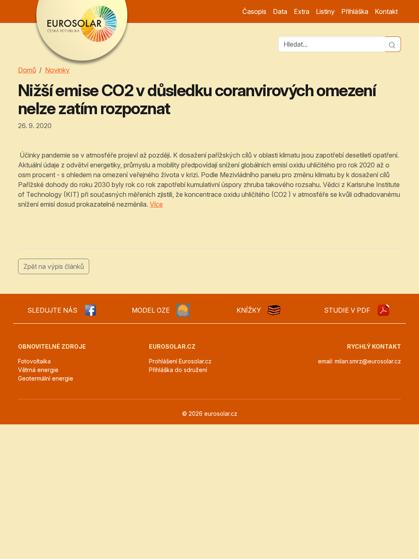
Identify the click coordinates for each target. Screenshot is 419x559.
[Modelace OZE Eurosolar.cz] (182, 310)
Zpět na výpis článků (53, 266)
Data (280, 11)
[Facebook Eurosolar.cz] (90, 310)
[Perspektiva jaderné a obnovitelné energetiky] (383, 310)
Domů (27, 70)
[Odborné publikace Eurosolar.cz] (274, 310)
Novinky (57, 70)
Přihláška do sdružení (178, 369)
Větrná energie (38, 369)
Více (156, 204)
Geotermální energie (45, 378)
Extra (301, 11)
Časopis (254, 11)
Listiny (325, 11)
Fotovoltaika (34, 361)
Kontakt (386, 11)
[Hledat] (393, 44)
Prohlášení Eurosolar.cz (180, 361)
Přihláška (354, 11)
